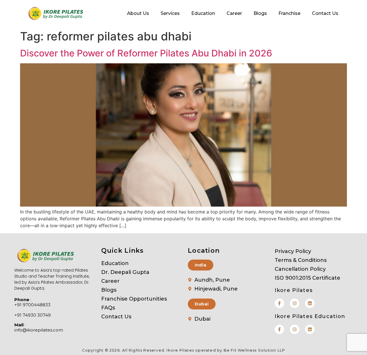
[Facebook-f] (279, 303)
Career (234, 13)
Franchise (289, 13)
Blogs (260, 13)
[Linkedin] (310, 303)
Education (203, 13)
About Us (138, 13)
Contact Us (325, 13)
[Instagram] (294, 303)
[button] (200, 265)
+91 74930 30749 (32, 315)
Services (170, 13)
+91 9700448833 (32, 304)
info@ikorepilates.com (38, 330)
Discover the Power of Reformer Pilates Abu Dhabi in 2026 (146, 53)
